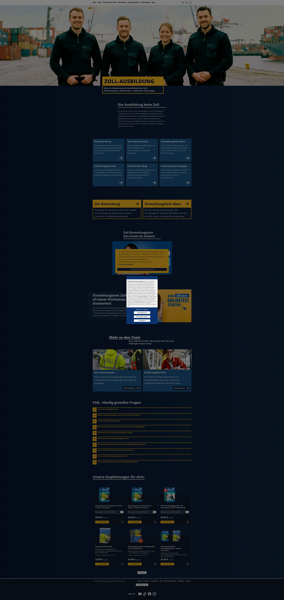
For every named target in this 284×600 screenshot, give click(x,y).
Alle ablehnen (142, 320)
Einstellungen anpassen (142, 316)
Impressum (145, 309)
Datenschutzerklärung (143, 296)
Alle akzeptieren (141, 312)
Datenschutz (139, 309)
